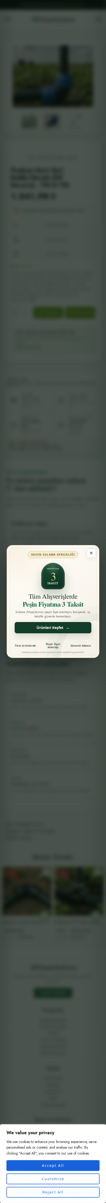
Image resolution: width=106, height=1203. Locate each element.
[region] (53, 1163)
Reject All (53, 1192)
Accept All (53, 1165)
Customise (53, 1178)
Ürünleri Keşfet (53, 627)
